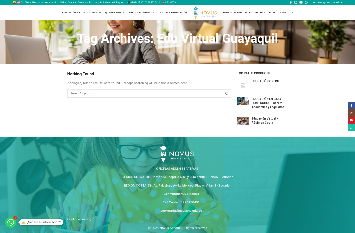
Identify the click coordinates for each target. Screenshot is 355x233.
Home (177, 50)
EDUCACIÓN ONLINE (266, 81)
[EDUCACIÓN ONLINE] (243, 85)
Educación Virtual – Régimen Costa (265, 120)
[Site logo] (205, 12)
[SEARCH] (227, 93)
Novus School (170, 228)
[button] (10, 222)
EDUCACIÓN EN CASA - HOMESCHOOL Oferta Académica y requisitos (268, 103)
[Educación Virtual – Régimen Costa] (243, 121)
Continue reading (79, 219)
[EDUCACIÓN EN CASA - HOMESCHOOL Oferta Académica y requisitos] (243, 104)
